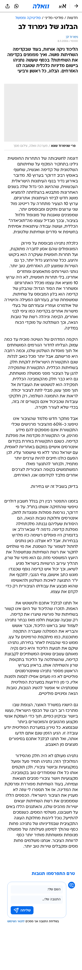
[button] (62, 6)
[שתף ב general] (7, 6)
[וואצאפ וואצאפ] (16, 6)
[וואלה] (41, 6)
